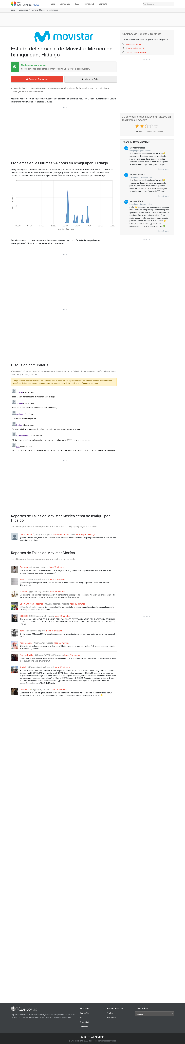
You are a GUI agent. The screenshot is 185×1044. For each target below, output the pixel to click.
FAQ (77, 4)
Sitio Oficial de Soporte (136, 52)
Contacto (103, 4)
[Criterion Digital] (92, 1037)
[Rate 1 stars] (137, 126)
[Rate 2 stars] (142, 126)
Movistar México (38, 10)
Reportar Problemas (38, 79)
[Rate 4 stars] (151, 126)
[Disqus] (64, 419)
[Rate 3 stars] (147, 126)
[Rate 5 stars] (156, 126)
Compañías (65, 4)
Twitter (110, 1013)
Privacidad (89, 4)
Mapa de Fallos (92, 79)
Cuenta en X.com (133, 44)
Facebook (111, 1017)
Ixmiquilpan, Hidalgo (85, 534)
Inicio (52, 4)
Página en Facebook (135, 48)
